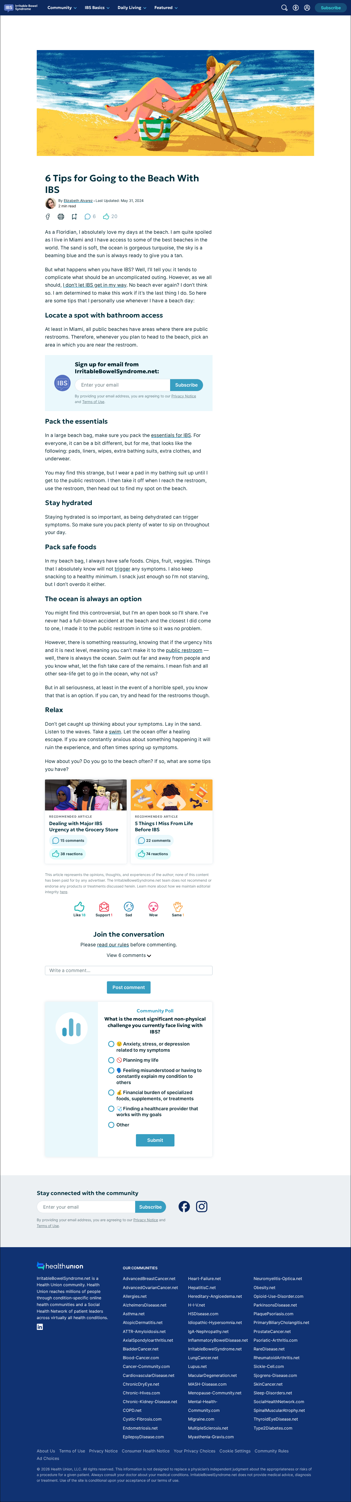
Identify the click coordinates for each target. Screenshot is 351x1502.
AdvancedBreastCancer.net (149, 1278)
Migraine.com (201, 1419)
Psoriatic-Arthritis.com (276, 1340)
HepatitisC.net (202, 1287)
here (63, 892)
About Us (46, 1450)
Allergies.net (135, 1296)
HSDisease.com (203, 1313)
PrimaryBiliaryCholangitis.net (281, 1322)
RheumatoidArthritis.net (277, 1357)
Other (122, 1124)
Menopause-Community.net (215, 1392)
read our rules (113, 945)
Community (60, 7)
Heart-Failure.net (204, 1278)
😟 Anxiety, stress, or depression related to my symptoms (153, 1046)
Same (176, 909)
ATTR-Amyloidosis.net (144, 1331)
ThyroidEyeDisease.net (276, 1419)
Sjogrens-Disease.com (275, 1375)
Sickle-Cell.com (269, 1366)
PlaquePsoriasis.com (273, 1313)
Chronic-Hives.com (141, 1392)
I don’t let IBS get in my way (94, 285)
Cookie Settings (235, 1450)
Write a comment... (69, 970)
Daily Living (129, 7)
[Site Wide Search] (284, 7)
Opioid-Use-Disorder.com (278, 1296)
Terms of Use (93, 401)
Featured (163, 7)
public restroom (184, 650)
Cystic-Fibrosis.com (142, 1419)
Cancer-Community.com (146, 1366)
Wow (150, 909)
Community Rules (272, 1450)
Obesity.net (264, 1287)
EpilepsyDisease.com (143, 1436)
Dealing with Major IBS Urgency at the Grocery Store (83, 826)
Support (103, 909)
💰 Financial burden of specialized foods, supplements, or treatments (155, 1095)
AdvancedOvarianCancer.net (150, 1287)
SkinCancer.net (268, 1384)
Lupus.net (197, 1366)
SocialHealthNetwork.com (279, 1401)
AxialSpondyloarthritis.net (148, 1340)
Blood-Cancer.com (141, 1357)
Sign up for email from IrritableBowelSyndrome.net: (117, 368)
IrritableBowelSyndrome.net (215, 1348)
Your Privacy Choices (194, 1450)
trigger (122, 569)
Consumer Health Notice (146, 1450)
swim (115, 732)
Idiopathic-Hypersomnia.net (215, 1322)
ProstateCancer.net (272, 1331)
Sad (125, 909)
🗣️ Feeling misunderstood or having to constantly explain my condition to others (159, 1076)
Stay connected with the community (87, 1193)
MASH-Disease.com (207, 1384)
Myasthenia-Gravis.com (211, 1436)
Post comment (129, 987)
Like (77, 909)
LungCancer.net (203, 1357)
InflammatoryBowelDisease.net (218, 1340)
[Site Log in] (307, 7)
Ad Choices (48, 1458)
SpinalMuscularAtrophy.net (279, 1410)
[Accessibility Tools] (295, 7)
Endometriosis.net (140, 1428)
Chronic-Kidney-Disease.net (150, 1401)
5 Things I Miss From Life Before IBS (164, 826)
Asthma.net (134, 1313)
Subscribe (186, 385)
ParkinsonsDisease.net (275, 1305)
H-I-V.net (196, 1305)
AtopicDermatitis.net (143, 1322)
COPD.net (132, 1410)
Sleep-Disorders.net (273, 1392)
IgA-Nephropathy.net (208, 1331)
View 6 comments (127, 955)
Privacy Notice (183, 396)
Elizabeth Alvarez (78, 200)
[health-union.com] (60, 1267)
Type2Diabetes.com (273, 1428)
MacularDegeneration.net (212, 1375)
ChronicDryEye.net (141, 1384)
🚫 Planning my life (137, 1060)
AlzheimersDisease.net (145, 1305)
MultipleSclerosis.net (208, 1428)
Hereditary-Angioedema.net (215, 1296)
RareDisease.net (269, 1348)
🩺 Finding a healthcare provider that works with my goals (157, 1111)
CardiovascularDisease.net (148, 1375)
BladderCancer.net (141, 1348)
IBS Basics (95, 7)
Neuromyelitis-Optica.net (278, 1278)
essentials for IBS (171, 435)
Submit (155, 1140)
